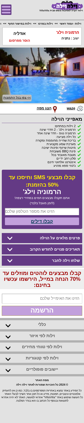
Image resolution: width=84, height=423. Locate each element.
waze (71, 108)
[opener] (6, 10)
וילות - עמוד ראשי (70, 23)
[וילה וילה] (61, 5)
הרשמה (42, 310)
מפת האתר (42, 380)
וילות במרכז (45, 23)
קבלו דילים (42, 221)
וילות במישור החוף (19, 23)
